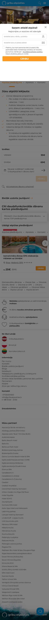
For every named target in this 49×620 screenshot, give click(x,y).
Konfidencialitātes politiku (32, 52)
